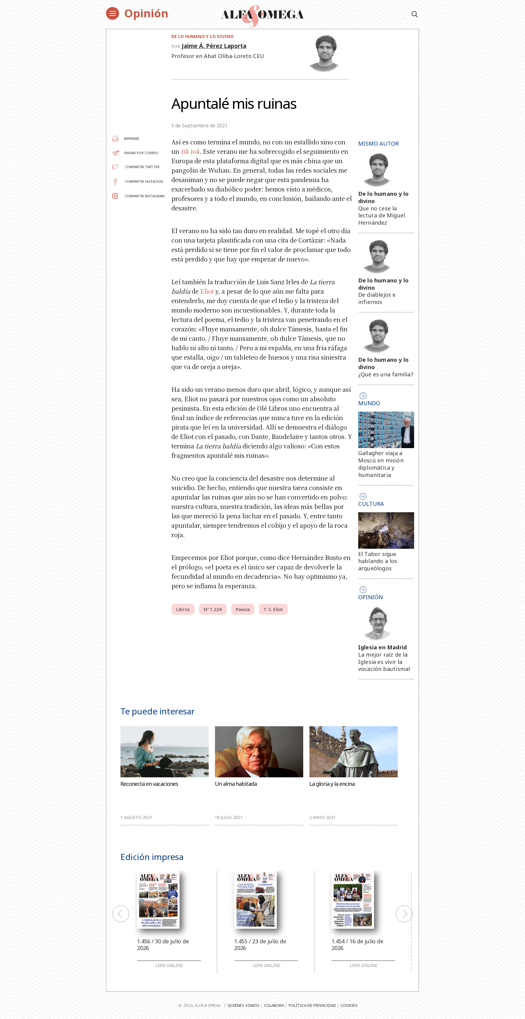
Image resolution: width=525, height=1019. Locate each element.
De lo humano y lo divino (202, 36)
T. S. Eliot (273, 609)
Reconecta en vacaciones (149, 783)
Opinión (146, 13)
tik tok (190, 151)
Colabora (274, 1005)
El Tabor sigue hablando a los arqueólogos (377, 561)
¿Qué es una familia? (385, 374)
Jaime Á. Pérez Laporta (214, 46)
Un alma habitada (236, 783)
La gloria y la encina (332, 783)
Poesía (243, 609)
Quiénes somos (243, 1005)
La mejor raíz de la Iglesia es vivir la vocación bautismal (384, 662)
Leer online (169, 965)
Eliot (207, 291)
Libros (183, 609)
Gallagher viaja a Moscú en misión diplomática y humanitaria (380, 463)
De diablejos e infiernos (377, 298)
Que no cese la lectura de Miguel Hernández (381, 215)
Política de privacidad (312, 1005)
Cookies (349, 1005)
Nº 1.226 (213, 609)
